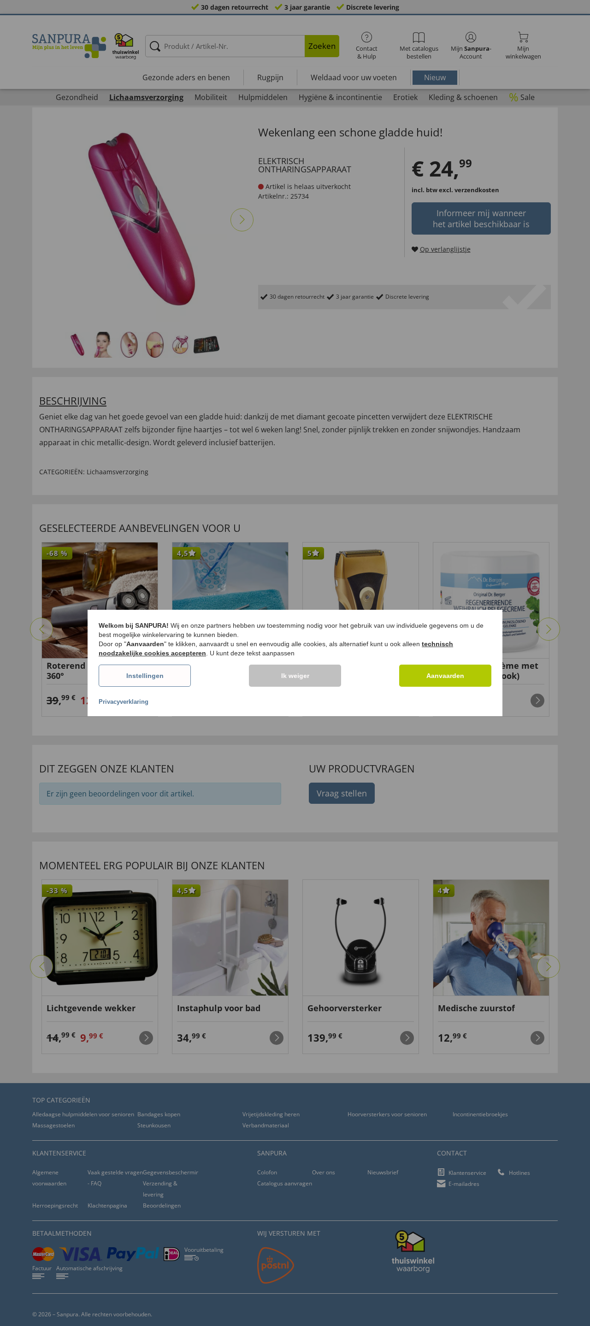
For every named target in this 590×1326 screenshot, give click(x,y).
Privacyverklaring (123, 701)
